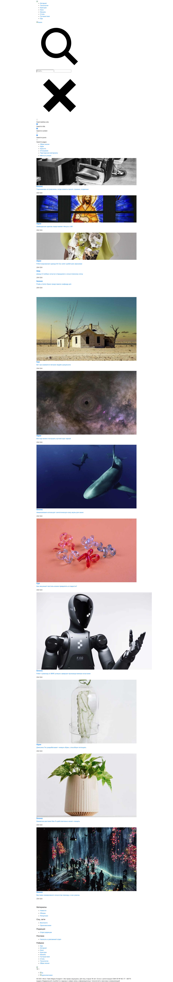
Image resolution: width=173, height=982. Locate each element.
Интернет (43, 3)
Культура (43, 8)
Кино (42, 10)
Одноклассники (45, 925)
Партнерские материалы (49, 153)
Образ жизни (44, 144)
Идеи (42, 146)
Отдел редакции (46, 932)
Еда (41, 18)
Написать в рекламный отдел (50, 939)
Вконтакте (43, 923)
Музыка (43, 12)
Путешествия (45, 16)
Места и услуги (45, 155)
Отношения (44, 151)
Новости (43, 910)
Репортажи (44, 916)
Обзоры (43, 913)
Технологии (44, 5)
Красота (43, 148)
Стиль (42, 14)
